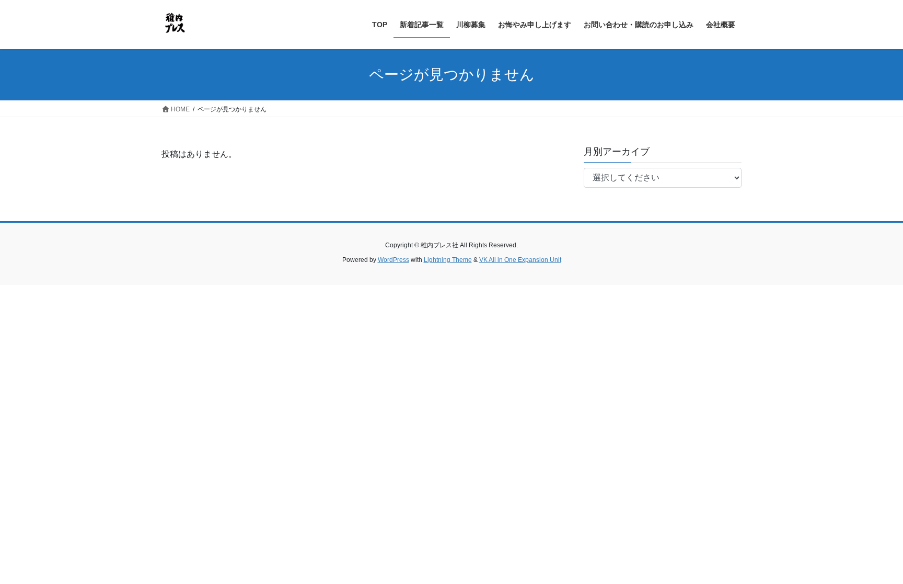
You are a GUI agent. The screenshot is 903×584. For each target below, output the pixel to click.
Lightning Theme (448, 260)
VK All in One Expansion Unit (520, 260)
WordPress (393, 260)
